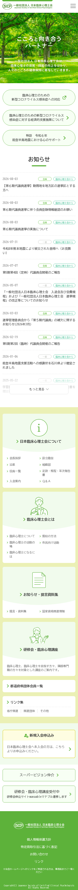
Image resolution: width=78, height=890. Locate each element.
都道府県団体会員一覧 (26, 686)
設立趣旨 (48, 458)
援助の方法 (49, 536)
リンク (39, 861)
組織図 (46, 464)
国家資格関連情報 (53, 611)
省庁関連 (12, 711)
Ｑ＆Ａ (46, 481)
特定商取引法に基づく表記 (39, 846)
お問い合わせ (39, 854)
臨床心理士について (22, 536)
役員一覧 (15, 471)
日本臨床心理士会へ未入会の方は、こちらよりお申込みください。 (36, 749)
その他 (44, 711)
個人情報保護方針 (39, 839)
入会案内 (15, 481)
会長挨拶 (15, 458)
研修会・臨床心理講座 (40, 649)
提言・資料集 (18, 611)
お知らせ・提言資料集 (40, 594)
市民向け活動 (50, 542)
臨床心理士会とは (41, 519)
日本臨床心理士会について (41, 441)
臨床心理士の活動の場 (22, 544)
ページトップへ (70, 882)
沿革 (12, 464)
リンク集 (16, 702)
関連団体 (29, 711)
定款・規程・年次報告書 (56, 473)
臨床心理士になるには (22, 554)
